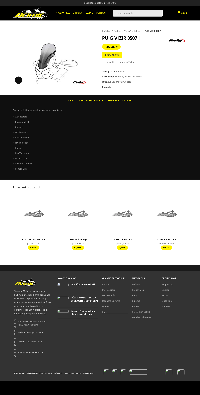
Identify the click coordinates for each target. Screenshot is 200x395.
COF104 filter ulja (166, 240)
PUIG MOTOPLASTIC (120, 81)
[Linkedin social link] (123, 87)
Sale (104, 311)
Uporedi (166, 289)
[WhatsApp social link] (126, 87)
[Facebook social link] (113, 87)
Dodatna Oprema (111, 300)
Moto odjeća (108, 289)
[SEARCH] (159, 13)
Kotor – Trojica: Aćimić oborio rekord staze (83, 312)
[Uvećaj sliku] (18, 80)
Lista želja (167, 300)
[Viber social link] (133, 87)
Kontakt (136, 306)
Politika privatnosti (142, 317)
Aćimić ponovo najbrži (83, 284)
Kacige (105, 284)
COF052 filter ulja (78, 240)
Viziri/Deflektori (133, 31)
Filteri (82, 243)
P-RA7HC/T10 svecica (33, 240)
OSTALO (37, 243)
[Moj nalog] (166, 13)
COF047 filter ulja (122, 240)
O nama (136, 300)
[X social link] (116, 87)
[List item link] (33, 342)
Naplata (166, 306)
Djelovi (118, 31)
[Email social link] (120, 87)
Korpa (165, 295)
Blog (134, 295)
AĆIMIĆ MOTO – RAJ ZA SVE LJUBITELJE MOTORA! (84, 299)
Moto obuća (108, 295)
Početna (106, 31)
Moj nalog (167, 284)
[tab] (70, 99)
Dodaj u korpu (112, 55)
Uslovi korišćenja (141, 311)
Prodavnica (138, 289)
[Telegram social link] (130, 87)
